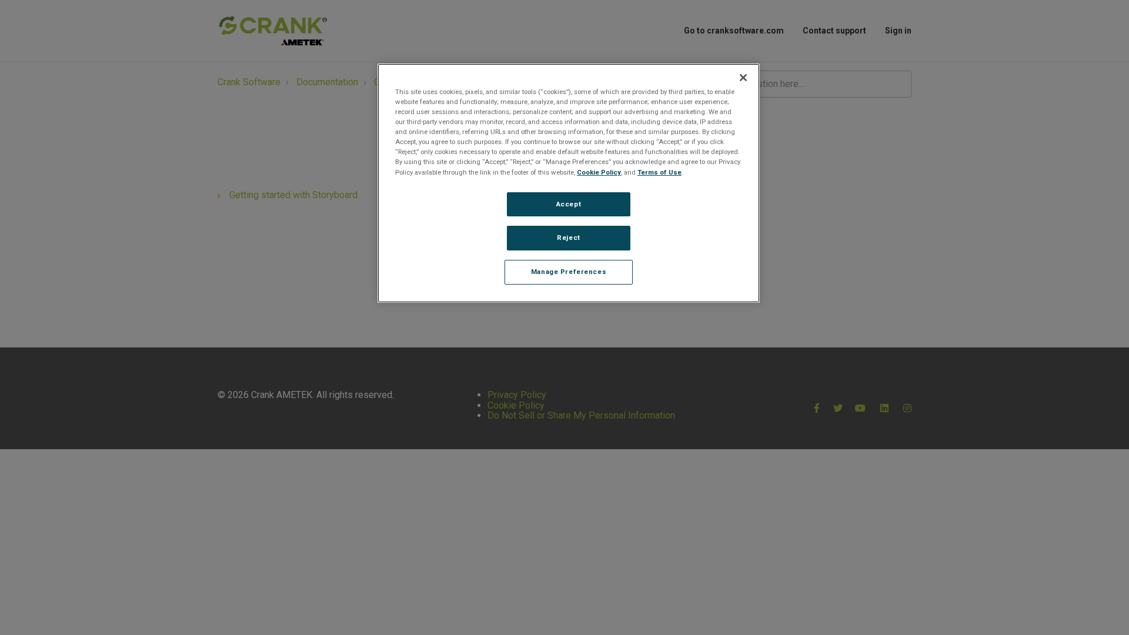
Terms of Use (659, 172)
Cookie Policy (599, 172)
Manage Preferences (568, 272)
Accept (568, 204)
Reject (568, 237)
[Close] (743, 78)
